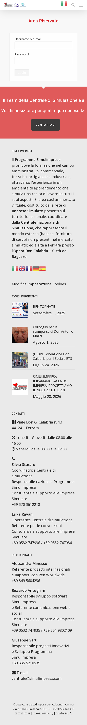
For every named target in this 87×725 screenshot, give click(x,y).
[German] (35, 269)
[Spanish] (42, 269)
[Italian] (64, 5)
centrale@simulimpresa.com (37, 678)
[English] (22, 269)
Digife (68, 713)
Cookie (37, 713)
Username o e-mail (28, 39)
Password (22, 54)
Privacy (48, 713)
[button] (81, 5)
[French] (28, 269)
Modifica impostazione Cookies (39, 284)
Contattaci (45, 125)
